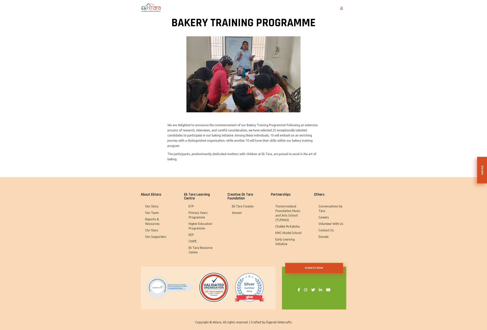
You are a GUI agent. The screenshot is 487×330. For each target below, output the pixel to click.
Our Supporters (155, 236)
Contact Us (326, 230)
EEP (191, 234)
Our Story (151, 206)
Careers (323, 217)
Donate (323, 236)
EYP (191, 206)
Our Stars (151, 230)
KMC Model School (288, 233)
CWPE (193, 241)
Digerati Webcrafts (279, 322)
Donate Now (314, 267)
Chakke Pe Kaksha (287, 226)
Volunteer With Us (330, 223)
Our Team (152, 212)
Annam (237, 212)
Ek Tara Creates (243, 206)
